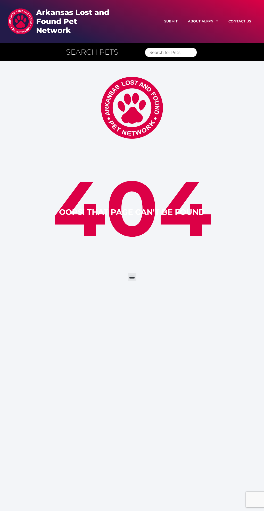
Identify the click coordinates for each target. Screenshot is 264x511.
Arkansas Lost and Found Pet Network (72, 21)
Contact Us (239, 21)
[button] (95, 52)
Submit (171, 21)
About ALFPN (200, 21)
